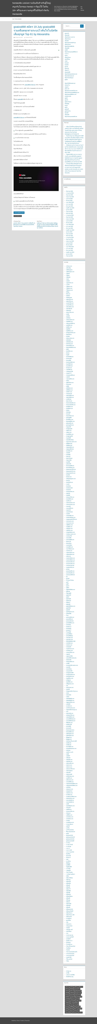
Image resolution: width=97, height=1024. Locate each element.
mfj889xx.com (69, 524)
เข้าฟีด (67, 973)
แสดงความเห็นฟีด (70, 974)
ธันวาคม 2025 (69, 206)
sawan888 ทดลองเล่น (71, 657)
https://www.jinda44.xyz (70, 42)
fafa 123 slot (69, 401)
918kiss (68, 295)
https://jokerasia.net (69, 75)
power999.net (69, 619)
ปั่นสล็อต (68, 853)
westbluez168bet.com (71, 796)
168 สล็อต (68, 268)
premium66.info (70, 621)
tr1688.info (68, 742)
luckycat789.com (70, 497)
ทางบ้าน (68, 842)
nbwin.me (68, 556)
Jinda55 (68, 452)
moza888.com (69, 547)
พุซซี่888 (68, 864)
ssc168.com (69, 706)
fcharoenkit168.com (70, 402)
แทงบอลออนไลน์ (70, 953)
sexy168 (68, 667)
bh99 (67, 349)
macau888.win (69, 508)
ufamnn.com (69, 767)
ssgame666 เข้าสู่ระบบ (71, 709)
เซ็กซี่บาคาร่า (69, 940)
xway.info (68, 807)
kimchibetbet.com (70, 467)
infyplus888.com (70, 447)
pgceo (67, 585)
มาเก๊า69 (68, 868)
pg (66, 576)
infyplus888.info (70, 449)
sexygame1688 (69, 672)
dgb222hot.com (70, 382)
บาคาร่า (67, 53)
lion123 (68, 480)
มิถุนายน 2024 (69, 239)
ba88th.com (69, 327)
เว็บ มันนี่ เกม (69, 944)
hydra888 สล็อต (70, 439)
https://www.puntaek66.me (71, 116)
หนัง (67, 922)
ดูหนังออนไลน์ (69, 835)
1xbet (66, 61)
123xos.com (69, 266)
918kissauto (69, 297)
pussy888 (73, 996)
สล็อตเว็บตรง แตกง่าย (70, 37)
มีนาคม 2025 (69, 222)
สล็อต (67, 876)
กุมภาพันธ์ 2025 (70, 224)
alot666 (68, 316)
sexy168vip (69, 669)
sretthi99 (68, 704)
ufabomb (68, 757)
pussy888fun (69, 633)
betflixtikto (68, 340)
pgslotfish (68, 608)
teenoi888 (68, 726)
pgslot (66, 79)
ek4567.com (69, 391)
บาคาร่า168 (69, 850)
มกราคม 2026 (69, 204)
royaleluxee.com (70, 648)
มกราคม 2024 (69, 248)
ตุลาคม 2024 (69, 231)
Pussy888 (68, 632)
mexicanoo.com (70, 521)
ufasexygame (69, 770)
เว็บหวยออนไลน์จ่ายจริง (71, 951)
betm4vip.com (69, 343)
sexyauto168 (69, 670)
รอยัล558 (68, 870)
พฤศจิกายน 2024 (70, 230)
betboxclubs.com (70, 338)
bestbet (68, 336)
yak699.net (68, 809)
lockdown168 (69, 487)
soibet (67, 696)
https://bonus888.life (69, 46)
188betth (68, 277)
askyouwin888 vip (70, 323)
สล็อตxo (68, 901)
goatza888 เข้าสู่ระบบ (30, 84)
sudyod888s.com (70, 717)
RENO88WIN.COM (70, 641)
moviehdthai (69, 545)
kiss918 (66, 64)
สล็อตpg (68, 900)
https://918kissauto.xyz (70, 83)
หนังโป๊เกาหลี (69, 929)
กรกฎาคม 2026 (70, 193)
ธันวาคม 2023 (69, 250)
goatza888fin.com (19, 212)
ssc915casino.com (70, 707)
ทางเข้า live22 (69, 844)
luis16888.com (69, 499)
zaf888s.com (69, 815)
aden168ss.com (70, 306)
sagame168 (79, 996)
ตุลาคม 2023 (69, 254)
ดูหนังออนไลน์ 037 (70, 837)
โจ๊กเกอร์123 (69, 959)
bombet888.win (69, 356)
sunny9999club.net (70, 718)
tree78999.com (69, 746)
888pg (67, 292)
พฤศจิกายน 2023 (70, 252)
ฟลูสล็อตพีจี (69, 866)
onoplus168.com (70, 567)
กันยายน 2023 (69, 255)
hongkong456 (69, 436)
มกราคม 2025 (69, 226)
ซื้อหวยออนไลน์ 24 (70, 831)
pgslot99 (68, 604)
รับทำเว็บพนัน (69, 872)
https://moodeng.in (69, 77)
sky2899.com (69, 681)
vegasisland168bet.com (71, 783)
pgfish (67, 587)
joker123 (67, 33)
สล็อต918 (68, 894)
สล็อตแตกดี (69, 916)
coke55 (68, 377)
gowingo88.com (70, 425)
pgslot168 (68, 598)
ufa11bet (68, 750)
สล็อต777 (67, 70)
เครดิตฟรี (68, 938)
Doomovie (68, 384)
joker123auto (69, 458)
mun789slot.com (70, 548)
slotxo (66, 55)
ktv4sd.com (69, 476)
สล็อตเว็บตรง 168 (70, 914)
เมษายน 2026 (69, 198)
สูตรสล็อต (68, 920)
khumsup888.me (70, 465)
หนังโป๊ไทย (67, 59)
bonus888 (68, 360)
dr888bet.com (69, 388)
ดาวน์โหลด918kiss (75, 1002)
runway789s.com (70, 652)
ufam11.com (69, 765)
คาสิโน (68, 827)
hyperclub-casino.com (71, 441)
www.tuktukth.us (70, 800)
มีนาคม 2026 (69, 200)
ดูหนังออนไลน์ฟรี (70, 840)
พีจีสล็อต (68, 863)
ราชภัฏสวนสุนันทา (70, 874)
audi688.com (69, 325)
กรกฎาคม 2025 (70, 215)
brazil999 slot (69, 364)
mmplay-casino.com (71, 534)
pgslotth (68, 609)
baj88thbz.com (69, 330)
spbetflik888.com (70, 698)
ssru (67, 711)
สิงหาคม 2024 (69, 235)
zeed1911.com (69, 816)
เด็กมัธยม (68, 942)
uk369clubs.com (70, 776)
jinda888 (68, 454)
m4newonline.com (70, 502)
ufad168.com (69, 759)
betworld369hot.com (71, 347)
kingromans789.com (71, 469)
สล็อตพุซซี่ (68, 903)
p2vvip (67, 569)
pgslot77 (68, 602)
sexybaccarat (68, 96)
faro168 (66, 112)
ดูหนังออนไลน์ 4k (70, 839)
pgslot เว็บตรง (68, 101)
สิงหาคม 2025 (69, 213)
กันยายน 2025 (69, 211)
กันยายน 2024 (69, 233)
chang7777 (69, 373)
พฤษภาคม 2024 (70, 241)
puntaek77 (68, 630)
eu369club (68, 399)
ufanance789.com (70, 768)
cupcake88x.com (70, 378)
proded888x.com (70, 622)
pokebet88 (68, 613)
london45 (68, 489)
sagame (67, 87)
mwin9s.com (69, 550)
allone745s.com (70, 312)
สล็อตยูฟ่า (68, 905)
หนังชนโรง (67, 85)
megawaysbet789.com (71, 519)
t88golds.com (69, 722)
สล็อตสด (68, 907)
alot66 (67, 314)
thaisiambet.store (70, 730)
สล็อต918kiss (69, 896)
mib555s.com (69, 528)
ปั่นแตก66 (68, 855)
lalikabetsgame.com (71, 478)
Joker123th (68, 460)
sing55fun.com (69, 678)
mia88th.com (69, 526)
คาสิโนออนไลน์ (70, 829)
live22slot (68, 486)
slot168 (68, 689)
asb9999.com (69, 321)
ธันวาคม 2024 (69, 228)
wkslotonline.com (70, 798)
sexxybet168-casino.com (72, 665)
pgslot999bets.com (70, 606)
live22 (66, 105)
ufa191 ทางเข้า (69, 752)
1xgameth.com (69, 282)
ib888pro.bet (69, 443)
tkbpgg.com (69, 737)
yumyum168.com (70, 811)
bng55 (67, 354)
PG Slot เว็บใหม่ (70, 580)
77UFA (68, 284)
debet (67, 380)
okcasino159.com (70, 561)
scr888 (67, 663)
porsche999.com (70, 617)
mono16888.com (70, 539)
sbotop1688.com (70, 661)
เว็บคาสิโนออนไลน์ (70, 946)
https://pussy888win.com (70, 94)
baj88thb (68, 328)
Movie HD (68, 541)
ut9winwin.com (69, 779)
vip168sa (68, 787)
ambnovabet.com (70, 319)
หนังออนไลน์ (69, 925)
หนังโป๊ (67, 927)
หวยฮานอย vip (69, 935)
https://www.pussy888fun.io (71, 51)
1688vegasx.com (70, 271)
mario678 (68, 510)
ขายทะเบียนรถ (69, 824)
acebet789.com (69, 303)
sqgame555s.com (70, 702)
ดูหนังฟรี (67, 109)
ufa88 (67, 754)
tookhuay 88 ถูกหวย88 (71, 741)
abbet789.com (69, 299)
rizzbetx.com (69, 645)
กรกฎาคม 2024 (70, 237)
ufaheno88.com (70, 763)
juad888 (68, 462)
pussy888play (69, 635)
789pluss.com (69, 290)
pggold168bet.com (70, 589)
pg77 (67, 582)
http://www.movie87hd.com (71, 90)
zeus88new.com (70, 822)
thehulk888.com (70, 731)
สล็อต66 (67, 40)
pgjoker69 (68, 595)
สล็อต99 (68, 898)
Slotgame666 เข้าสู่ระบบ (72, 691)
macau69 (68, 506)
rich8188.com (69, 643)
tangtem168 (69, 724)
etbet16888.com (70, 395)
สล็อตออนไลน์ (69, 909)
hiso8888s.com (69, 434)
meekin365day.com (70, 517)
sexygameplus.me (70, 674)
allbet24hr (68, 310)
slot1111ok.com (69, 687)
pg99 (67, 584)
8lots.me (68, 293)
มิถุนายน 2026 (69, 195)
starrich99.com (69, 713)
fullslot (67, 410)
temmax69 (68, 728)
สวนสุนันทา (69, 918)
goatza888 (20, 99)
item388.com (69, 450)
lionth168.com (69, 482)
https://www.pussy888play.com (72, 92)
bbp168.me (69, 334)
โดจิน (67, 961)
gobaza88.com (69, 423)
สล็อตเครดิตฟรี (69, 911)
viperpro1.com (69, 789)
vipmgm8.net (69, 791)
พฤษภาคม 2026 (70, 196)
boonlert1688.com (70, 362)
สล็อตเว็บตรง (68, 38)
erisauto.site (69, 393)
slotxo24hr (68, 694)
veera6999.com (70, 781)
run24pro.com (69, 650)
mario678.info (69, 511)
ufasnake (68, 772)
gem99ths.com (69, 419)
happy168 (68, 426)
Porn (67, 615)
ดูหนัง (66, 107)
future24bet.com (70, 415)
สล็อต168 (67, 35)
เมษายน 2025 (69, 220)
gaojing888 (69, 417)
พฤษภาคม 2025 (70, 219)
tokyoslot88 (67, 72)
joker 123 (67, 88)
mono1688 (68, 537)
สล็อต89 (68, 892)
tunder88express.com (71, 748)
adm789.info (69, 308)
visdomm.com (69, 792)
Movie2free (68, 543)
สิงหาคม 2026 (69, 191)
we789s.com (69, 794)
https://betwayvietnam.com (71, 74)
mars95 (68, 513)
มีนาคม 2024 (69, 244)
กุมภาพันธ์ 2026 (70, 202)
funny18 (67, 62)
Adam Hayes (29, 37)
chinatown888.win (70, 375)
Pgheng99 (68, 593)
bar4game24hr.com (70, 332)
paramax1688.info (70, 574)
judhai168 (68, 463)
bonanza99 (69, 358)
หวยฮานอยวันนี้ (69, 937)
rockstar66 (68, 646)
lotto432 (68, 493)
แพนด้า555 (68, 957)
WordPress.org (69, 976)
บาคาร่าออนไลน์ (70, 852)
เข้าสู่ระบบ (68, 971)
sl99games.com (70, 683)
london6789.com (70, 491)
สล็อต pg (68, 879)
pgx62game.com (70, 611)
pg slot (66, 66)
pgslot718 (68, 600)
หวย (67, 933)
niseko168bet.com (70, 558)
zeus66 (68, 820)
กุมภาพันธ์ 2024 (70, 246)
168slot (68, 273)
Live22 (67, 484)
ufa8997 (68, 755)
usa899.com (69, 778)
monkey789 (69, 535)
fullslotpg (67, 103)
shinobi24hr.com (70, 676)
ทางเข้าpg (68, 846)
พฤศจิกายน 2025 (70, 207)
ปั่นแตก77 (68, 857)
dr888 (67, 386)
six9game (68, 680)
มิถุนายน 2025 (69, 217)
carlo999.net (69, 369)
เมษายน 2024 (69, 243)
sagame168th (69, 656)
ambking (68, 317)
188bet (67, 275)
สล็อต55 (68, 885)
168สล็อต (71, 986)
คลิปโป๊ (68, 826)
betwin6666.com (70, 345)
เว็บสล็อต (68, 948)
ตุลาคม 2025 (69, 209)
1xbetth (68, 280)
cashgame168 (69, 371)
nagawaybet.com (70, 552)
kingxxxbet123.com (70, 471)
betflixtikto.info (69, 341)
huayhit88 (68, 438)
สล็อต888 (67, 48)
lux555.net (68, 500)
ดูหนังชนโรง (68, 111)
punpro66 (68, 624)
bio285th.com (69, 351)
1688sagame (69, 269)
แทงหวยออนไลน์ (70, 955)
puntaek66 (68, 628)
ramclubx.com (69, 637)
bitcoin (67, 353)
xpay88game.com (70, 805)
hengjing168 (69, 428)
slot (67, 685)
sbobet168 (68, 659)
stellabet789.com (70, 715)
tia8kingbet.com (70, 733)
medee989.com (70, 515)
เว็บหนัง (68, 949)
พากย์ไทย (68, 861)
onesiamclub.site (70, 565)
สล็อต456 (67, 114)
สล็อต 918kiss (69, 877)
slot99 (66, 50)
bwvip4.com (69, 367)
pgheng (68, 591)
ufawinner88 (69, 774)
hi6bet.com (68, 430)
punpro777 (68, 626)
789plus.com (69, 286)
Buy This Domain (82, 8)
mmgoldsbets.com (70, 532)
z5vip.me (68, 813)
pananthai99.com (70, 571)
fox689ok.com (69, 406)
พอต (67, 859)
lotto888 (68, 495)
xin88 (67, 803)
